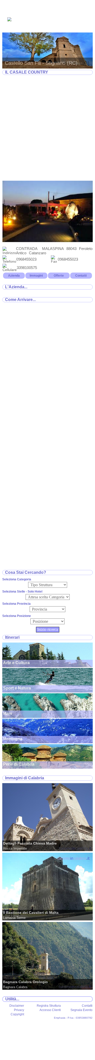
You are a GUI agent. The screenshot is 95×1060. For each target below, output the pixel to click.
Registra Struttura (49, 1005)
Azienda (14, 275)
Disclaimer (16, 1005)
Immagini (36, 275)
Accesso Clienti (50, 1010)
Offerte (59, 275)
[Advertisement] (47, 128)
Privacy (19, 1010)
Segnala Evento (81, 1010)
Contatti (81, 275)
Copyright (17, 1014)
